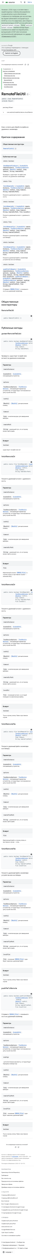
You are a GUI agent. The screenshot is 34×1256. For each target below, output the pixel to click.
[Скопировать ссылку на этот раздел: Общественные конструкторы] (19, 305)
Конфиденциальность (9, 1248)
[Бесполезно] (28, 64)
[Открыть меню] (3, 2)
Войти (30, 2)
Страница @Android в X (8, 1195)
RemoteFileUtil (8, 148)
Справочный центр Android (9, 1220)
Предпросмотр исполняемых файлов (12, 1181)
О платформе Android (8, 1242)
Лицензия (21, 1245)
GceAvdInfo (24, 166)
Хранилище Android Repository (10, 1172)
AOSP (3, 61)
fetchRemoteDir (8, 186)
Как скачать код (6, 1178)
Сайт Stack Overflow (7, 1232)
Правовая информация (10, 1245)
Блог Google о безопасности (9, 1204)
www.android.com (6, 1226)
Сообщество (21, 1242)
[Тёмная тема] (31, 316)
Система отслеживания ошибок (10, 1235)
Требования (4, 1175)
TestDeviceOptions (22, 167)
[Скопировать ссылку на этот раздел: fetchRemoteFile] (18, 724)
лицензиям (15, 1156)
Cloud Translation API (8, 50)
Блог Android (5, 1201)
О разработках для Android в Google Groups (14, 1210)
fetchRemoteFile (9, 227)
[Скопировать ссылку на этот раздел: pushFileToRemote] (19, 988)
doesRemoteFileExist (10, 166)
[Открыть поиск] (21, 2)
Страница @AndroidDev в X (9, 1198)
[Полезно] (25, 64)
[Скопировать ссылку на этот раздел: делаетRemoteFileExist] (23, 334)
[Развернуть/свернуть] (12, 69)
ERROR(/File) (14, 289)
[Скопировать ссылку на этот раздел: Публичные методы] (25, 328)
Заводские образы (6, 1184)
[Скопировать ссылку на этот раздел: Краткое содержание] (27, 137)
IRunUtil (13, 169)
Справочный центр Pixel (8, 1223)
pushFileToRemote (9, 269)
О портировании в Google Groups (11, 1213)
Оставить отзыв (23, 1248)
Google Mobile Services (8, 1229)
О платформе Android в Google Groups (12, 1207)
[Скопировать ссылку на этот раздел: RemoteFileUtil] (16, 310)
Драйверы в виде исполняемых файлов (12, 1187)
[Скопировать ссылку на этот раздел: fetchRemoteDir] (17, 457)
